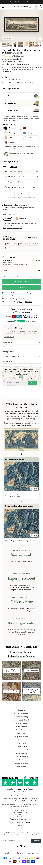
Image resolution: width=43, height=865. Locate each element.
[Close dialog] (41, 420)
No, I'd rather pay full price (32, 438)
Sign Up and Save (32, 435)
